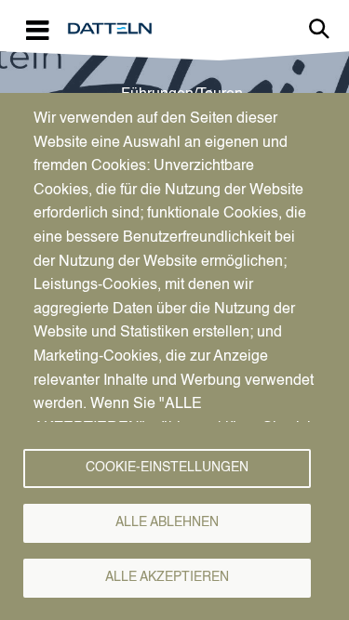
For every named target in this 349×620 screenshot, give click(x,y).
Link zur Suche (319, 28)
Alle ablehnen (167, 523)
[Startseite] (117, 29)
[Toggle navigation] (37, 29)
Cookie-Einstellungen (167, 468)
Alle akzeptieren (167, 578)
